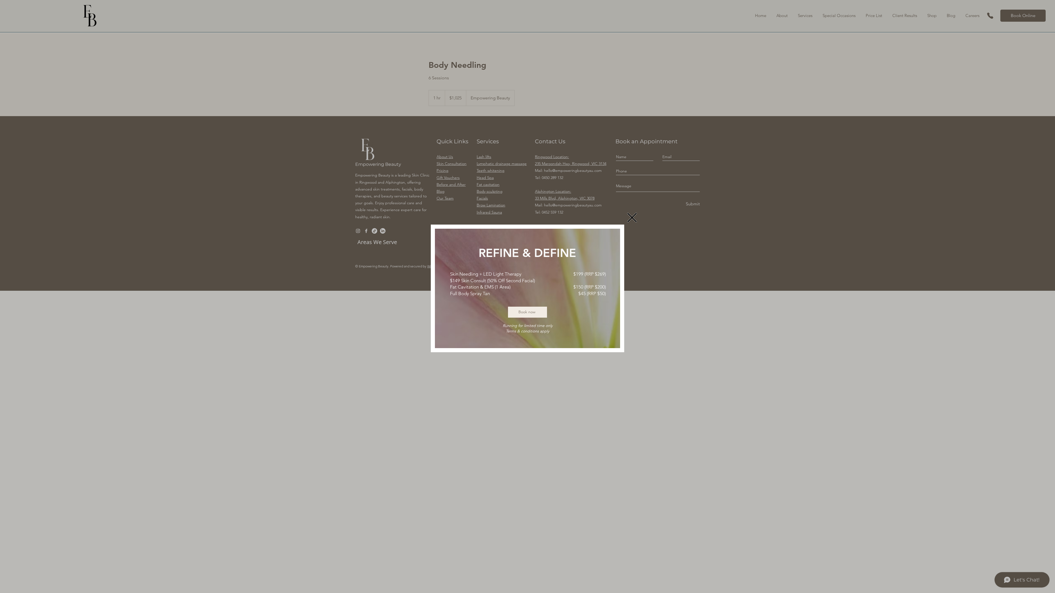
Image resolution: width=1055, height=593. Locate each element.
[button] (632, 217)
